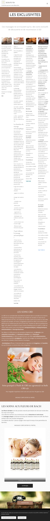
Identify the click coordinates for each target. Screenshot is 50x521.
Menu (47, 3)
